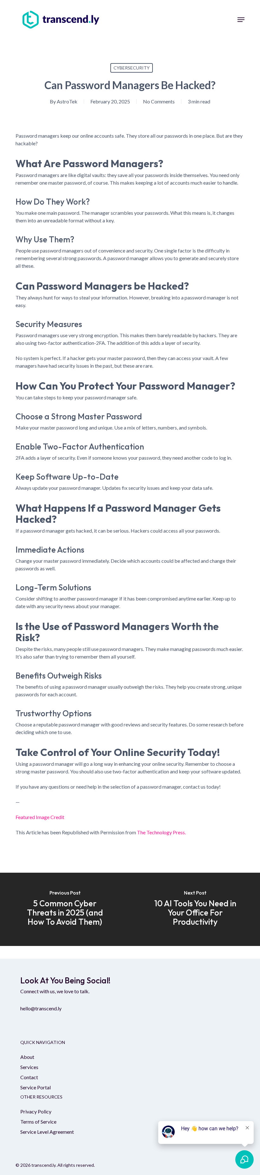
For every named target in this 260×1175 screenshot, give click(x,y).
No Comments (159, 101)
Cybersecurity (132, 67)
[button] (240, 19)
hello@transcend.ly (41, 1008)
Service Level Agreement (47, 1132)
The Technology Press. (161, 832)
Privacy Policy (35, 1111)
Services (29, 1067)
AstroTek (67, 101)
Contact (29, 1077)
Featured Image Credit (40, 817)
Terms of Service (38, 1122)
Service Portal (35, 1087)
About (27, 1057)
